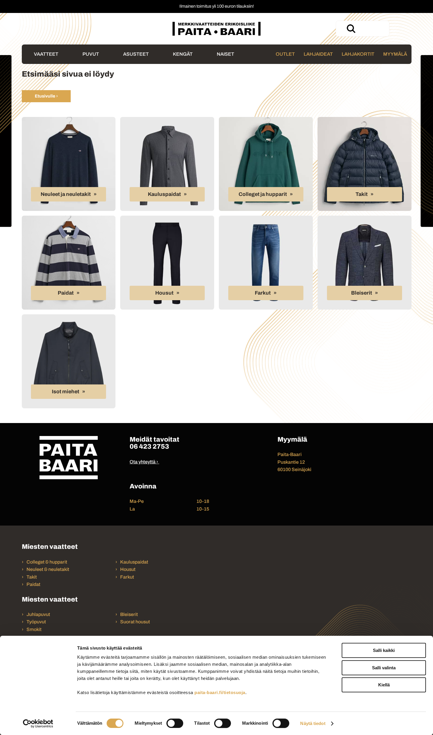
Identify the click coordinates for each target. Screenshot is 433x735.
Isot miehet (65, 391)
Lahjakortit (358, 54)
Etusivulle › (46, 96)
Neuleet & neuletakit (48, 569)
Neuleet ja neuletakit (66, 194)
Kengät (183, 54)
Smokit (34, 629)
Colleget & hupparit (47, 561)
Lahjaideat (318, 54)
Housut (164, 293)
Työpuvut (36, 621)
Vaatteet (46, 54)
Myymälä (395, 54)
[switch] (174, 723)
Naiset (225, 54)
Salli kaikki (384, 650)
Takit (362, 194)
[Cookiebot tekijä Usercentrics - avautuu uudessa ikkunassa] (38, 723)
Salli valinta (384, 667)
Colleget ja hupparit (263, 194)
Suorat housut (135, 621)
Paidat (66, 293)
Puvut (90, 54)
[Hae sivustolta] (351, 28)
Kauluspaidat (164, 194)
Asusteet (136, 54)
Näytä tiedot (312, 723)
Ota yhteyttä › (144, 461)
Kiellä (384, 684)
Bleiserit (361, 293)
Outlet (285, 54)
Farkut (263, 293)
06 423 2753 (149, 446)
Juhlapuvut (38, 614)
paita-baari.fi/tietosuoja (219, 692)
